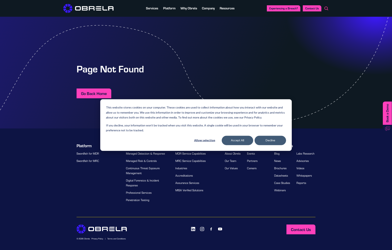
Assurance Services (187, 183)
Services (152, 8)
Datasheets (281, 175)
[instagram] (202, 229)
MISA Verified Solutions (189, 190)
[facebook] (211, 229)
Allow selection (204, 140)
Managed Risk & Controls (141, 161)
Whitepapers (304, 175)
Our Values (231, 168)
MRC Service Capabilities (190, 161)
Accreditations (184, 175)
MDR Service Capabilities (190, 153)
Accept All (237, 140)
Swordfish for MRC (88, 161)
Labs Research (305, 153)
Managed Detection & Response (145, 153)
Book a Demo (387, 113)
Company (208, 8)
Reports (301, 183)
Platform (169, 8)
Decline (270, 140)
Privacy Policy (97, 238)
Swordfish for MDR (88, 153)
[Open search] (326, 8)
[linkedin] (193, 229)
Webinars (280, 190)
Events (251, 153)
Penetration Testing (137, 200)
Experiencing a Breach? (283, 8)
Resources (227, 8)
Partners (252, 161)
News (277, 161)
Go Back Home (94, 93)
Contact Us (312, 8)
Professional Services (139, 193)
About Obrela (233, 153)
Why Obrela (188, 8)
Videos (300, 168)
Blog (277, 153)
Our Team (230, 161)
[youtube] (220, 229)
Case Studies (282, 183)
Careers (252, 168)
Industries (181, 168)
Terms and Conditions (116, 238)
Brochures (280, 168)
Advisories (302, 161)
